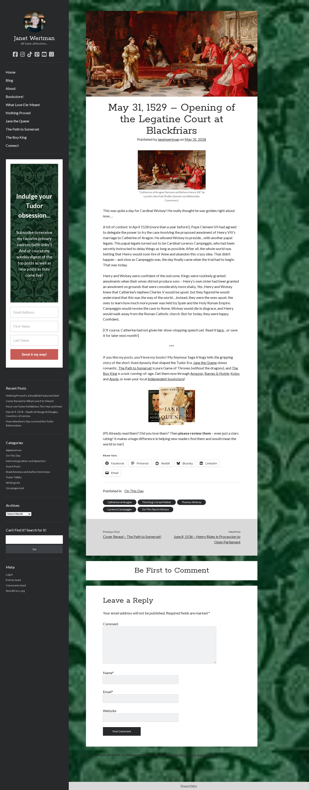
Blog (9, 80)
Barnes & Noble (216, 373)
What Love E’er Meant (23, 104)
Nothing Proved (18, 113)
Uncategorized (15, 488)
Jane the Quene (17, 121)
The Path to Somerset (22, 129)
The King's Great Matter (156, 502)
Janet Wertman (34, 38)
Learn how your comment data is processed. (179, 754)
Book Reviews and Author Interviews (28, 472)
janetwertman (168, 139)
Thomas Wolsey (191, 502)
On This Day (13, 455)
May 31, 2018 (195, 139)
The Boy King (16, 137)
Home (10, 72)
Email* (108, 692)
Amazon (196, 373)
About (11, 88)
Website (109, 711)
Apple (114, 379)
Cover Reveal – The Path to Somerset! (132, 536)
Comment (110, 624)
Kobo (235, 373)
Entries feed (13, 580)
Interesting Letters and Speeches (26, 461)
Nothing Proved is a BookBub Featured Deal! (32, 395)
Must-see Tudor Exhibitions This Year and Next (34, 406)
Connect (12, 145)
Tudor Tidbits (14, 477)
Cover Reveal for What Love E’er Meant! (30, 401)
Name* (108, 673)
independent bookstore (166, 379)
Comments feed (16, 585)
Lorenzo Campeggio (119, 509)
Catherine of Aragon (119, 502)
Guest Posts (13, 466)
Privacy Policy (189, 786)
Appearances (14, 450)
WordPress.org (15, 590)
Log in (9, 574)
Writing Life (13, 482)
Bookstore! (15, 96)
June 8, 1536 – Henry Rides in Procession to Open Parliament (207, 539)
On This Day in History (155, 509)
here (220, 330)
